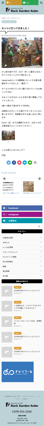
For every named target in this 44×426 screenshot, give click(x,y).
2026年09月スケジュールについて (27, 290)
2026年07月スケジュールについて (27, 351)
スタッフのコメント (10, 173)
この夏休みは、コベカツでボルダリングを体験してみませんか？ (27, 306)
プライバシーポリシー (29, 396)
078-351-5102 (22, 411)
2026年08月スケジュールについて (27, 336)
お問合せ (25, 399)
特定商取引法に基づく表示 (12, 396)
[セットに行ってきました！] (25, 162)
